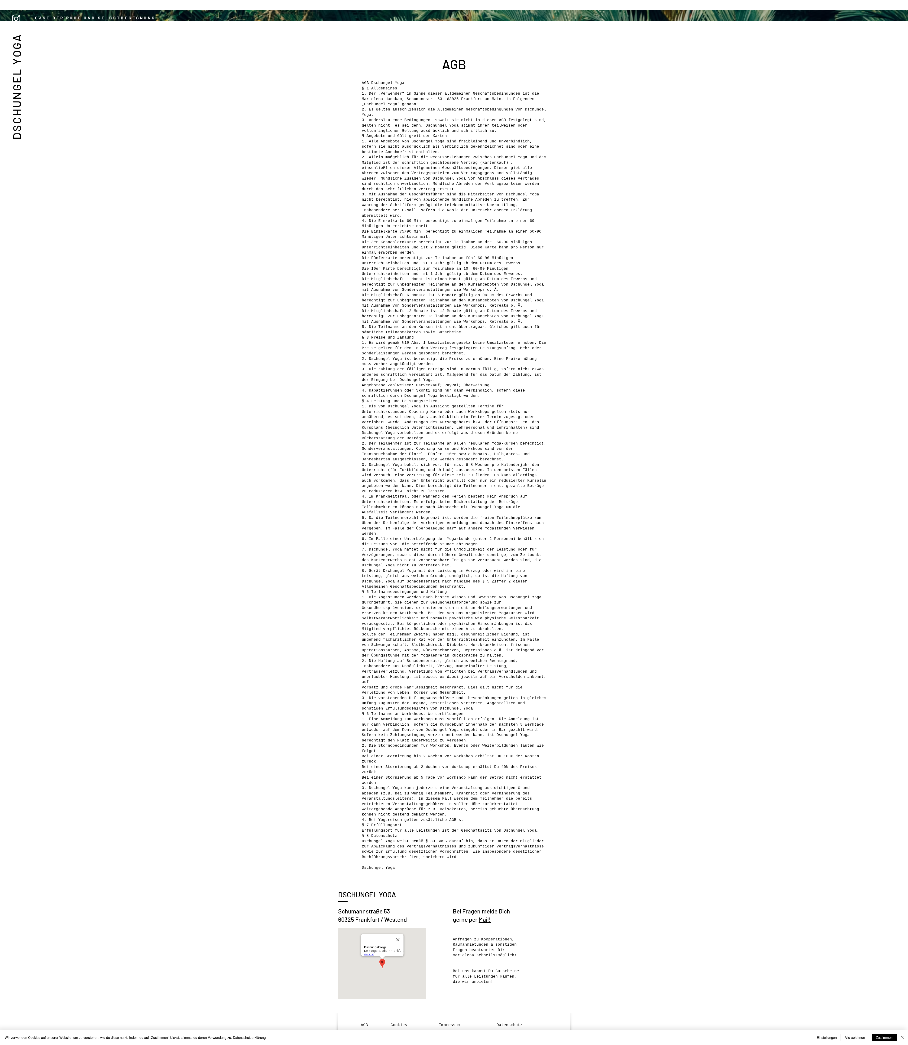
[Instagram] (16, 18)
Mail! (485, 919)
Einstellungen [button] (827, 1037)
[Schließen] (902, 1037)
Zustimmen (884, 1037)
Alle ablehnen (855, 1037)
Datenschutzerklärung (249, 1037)
